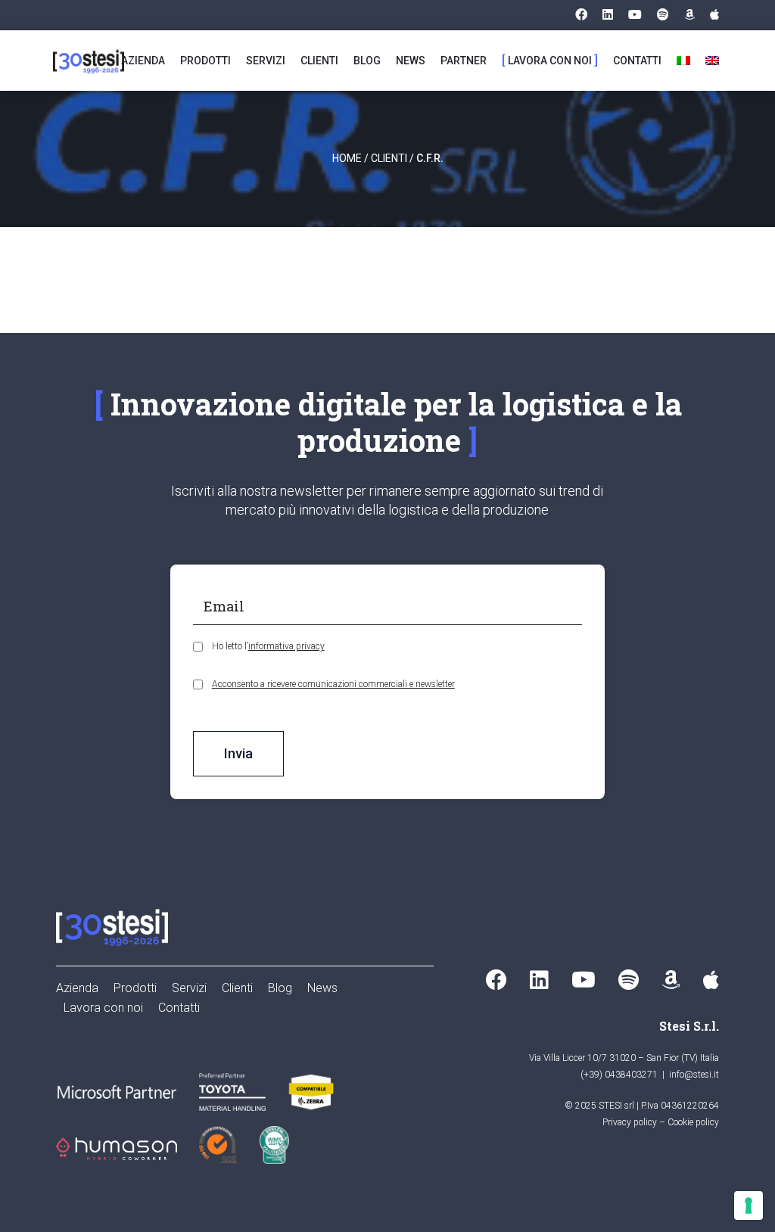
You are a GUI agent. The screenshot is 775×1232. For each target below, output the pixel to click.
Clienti (389, 158)
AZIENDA (143, 60)
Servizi (189, 988)
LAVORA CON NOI (550, 60)
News (322, 988)
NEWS (410, 60)
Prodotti (135, 988)
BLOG (367, 60)
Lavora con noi (103, 1007)
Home (347, 158)
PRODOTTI (205, 60)
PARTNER (463, 60)
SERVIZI (265, 60)
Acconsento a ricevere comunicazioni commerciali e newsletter (333, 684)
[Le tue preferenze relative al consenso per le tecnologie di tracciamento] (748, 1205)
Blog (280, 988)
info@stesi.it (694, 1074)
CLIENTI (319, 60)
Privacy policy (629, 1122)
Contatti (179, 1007)
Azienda (77, 988)
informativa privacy (286, 646)
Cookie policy (693, 1122)
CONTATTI (637, 60)
